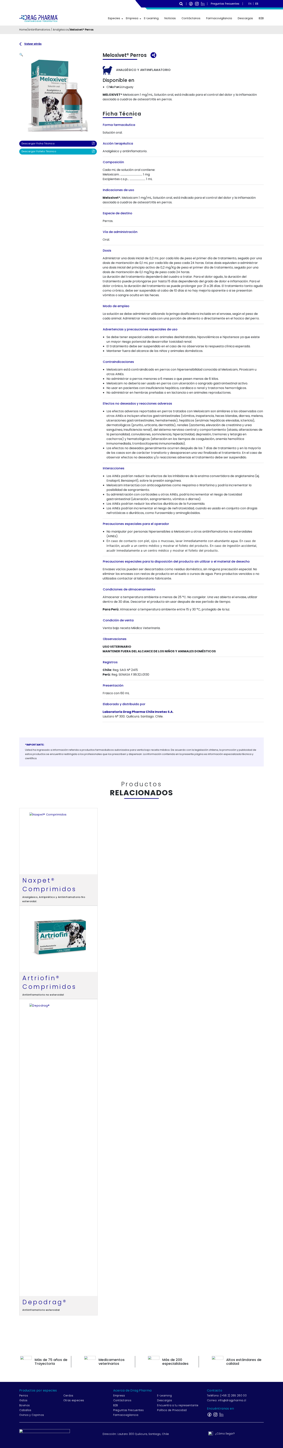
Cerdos (68, 1395)
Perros (23, 1395)
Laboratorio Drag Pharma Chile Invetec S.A (138, 712)
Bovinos (24, 1405)
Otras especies (73, 1400)
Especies (114, 18)
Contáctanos (191, 18)
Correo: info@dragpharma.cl (226, 1400)
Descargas (245, 18)
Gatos (23, 1400)
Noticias (170, 18)
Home (23, 30)
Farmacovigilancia (219, 18)
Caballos (25, 1410)
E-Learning (151, 18)
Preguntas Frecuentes (128, 1410)
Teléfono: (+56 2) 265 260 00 (227, 1395)
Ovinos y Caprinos (31, 1415)
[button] (21, 54)
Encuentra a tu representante (177, 1405)
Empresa (132, 18)
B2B (261, 18)
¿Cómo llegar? (225, 1434)
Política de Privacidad (172, 1410)
